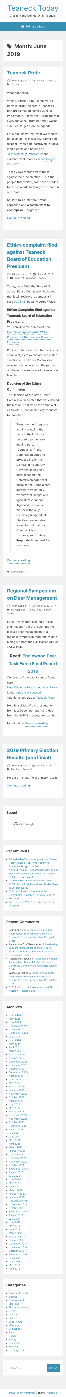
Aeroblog (52, 1392)
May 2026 (14, 1018)
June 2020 (15, 1179)
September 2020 (18, 1168)
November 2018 (18, 1247)
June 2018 (14, 1261)
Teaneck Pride (23, 73)
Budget (13, 1296)
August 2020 (16, 1172)
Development (18, 609)
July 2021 (14, 1133)
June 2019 (14, 1222)
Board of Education (25, 278)
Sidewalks (14, 1343)
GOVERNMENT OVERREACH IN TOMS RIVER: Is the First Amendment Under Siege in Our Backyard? (33, 884)
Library (13, 1318)
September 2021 (18, 1126)
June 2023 (15, 1079)
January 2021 (16, 1154)
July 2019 (14, 1218)
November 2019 (18, 1204)
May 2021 (14, 1140)
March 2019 (15, 1233)
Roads (39, 609)
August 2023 (16, 1075)
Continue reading (18, 218)
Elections (16, 769)
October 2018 (16, 1250)
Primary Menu (35, 26)
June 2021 (14, 1136)
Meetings (14, 1325)
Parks (31, 609)
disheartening (17, 154)
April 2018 (14, 1268)
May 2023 (14, 1083)
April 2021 (14, 1143)
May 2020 (14, 1183)
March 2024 (16, 1050)
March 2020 (16, 1190)
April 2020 (14, 1186)
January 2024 (17, 1058)
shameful (36, 154)
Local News (15, 1321)
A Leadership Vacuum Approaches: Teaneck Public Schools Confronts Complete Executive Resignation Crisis (34, 863)
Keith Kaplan (19, 80)
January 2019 (16, 1240)
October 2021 (16, 1122)
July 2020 (14, 1175)
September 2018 (18, 1254)
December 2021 (18, 1115)
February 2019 (17, 1236)
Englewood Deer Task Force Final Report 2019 (33, 663)
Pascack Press (45, 697)
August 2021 (16, 1129)
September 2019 (18, 1211)
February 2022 (17, 1111)
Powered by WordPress (22, 1392)
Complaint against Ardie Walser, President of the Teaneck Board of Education (30, 337)
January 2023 (17, 1090)
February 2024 (17, 1054)
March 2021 (15, 1147)
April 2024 (14, 1047)
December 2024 (18, 1026)
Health (12, 1311)
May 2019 (14, 1225)
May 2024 (14, 1043)
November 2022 (18, 1093)
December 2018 (18, 1243)
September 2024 (18, 1033)
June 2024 (15, 1040)
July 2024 (14, 1036)
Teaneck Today (33, 8)
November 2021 (18, 1118)
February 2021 (17, 1150)
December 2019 (18, 1200)
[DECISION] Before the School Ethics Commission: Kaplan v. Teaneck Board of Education (32, 895)
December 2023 (18, 1061)
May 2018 (14, 1265)
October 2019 (16, 1208)
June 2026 (15, 1015)
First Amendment (18, 1307)
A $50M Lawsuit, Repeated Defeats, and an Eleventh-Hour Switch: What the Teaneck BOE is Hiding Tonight (33, 873)
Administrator (19, 274)
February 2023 (17, 1086)
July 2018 (14, 1258)
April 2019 (14, 1229)
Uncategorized (17, 1350)
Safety (48, 609)
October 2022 (16, 1097)
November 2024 (18, 1029)
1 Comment (17, 571)
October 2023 (17, 1068)
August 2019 (16, 1215)
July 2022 (14, 1104)
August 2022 (16, 1100)
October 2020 (17, 1165)
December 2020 (18, 1158)
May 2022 (14, 1108)
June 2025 (15, 1022)
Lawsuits (14, 1314)
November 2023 (18, 1065)
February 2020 (17, 1193)
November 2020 (18, 1161)
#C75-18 (20, 301)
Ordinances (15, 1328)
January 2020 (17, 1197)
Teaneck (16, 84)
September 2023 (18, 1072)
